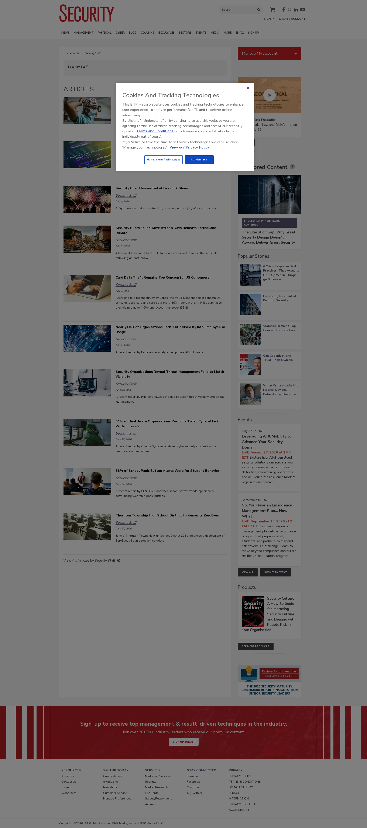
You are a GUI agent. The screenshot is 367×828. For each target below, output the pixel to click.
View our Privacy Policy (189, 147)
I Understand (199, 159)
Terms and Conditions (155, 131)
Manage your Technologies (163, 159)
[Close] (248, 88)
